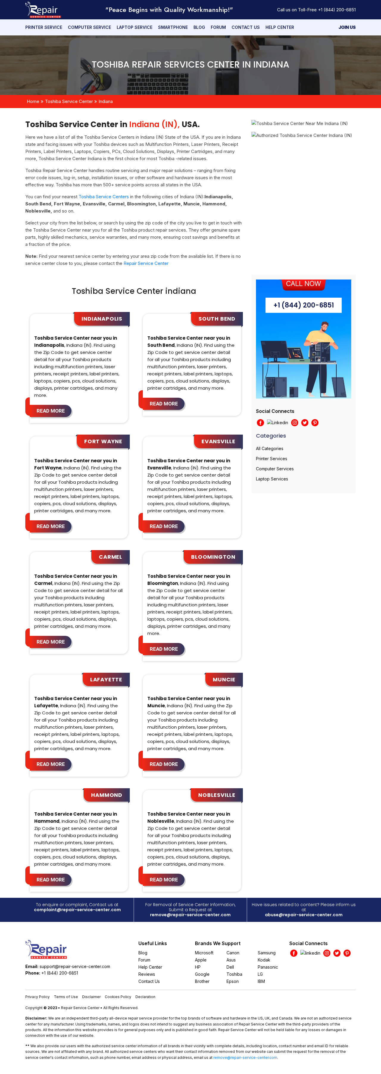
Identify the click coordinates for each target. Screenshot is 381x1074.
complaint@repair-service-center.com (77, 910)
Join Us (347, 27)
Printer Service (43, 27)
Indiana (106, 101)
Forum (218, 27)
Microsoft (204, 952)
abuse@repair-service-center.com (304, 915)
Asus (231, 959)
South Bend (217, 318)
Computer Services (275, 468)
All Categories (269, 448)
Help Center (280, 27)
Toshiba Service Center (69, 101)
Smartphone (173, 27)
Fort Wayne (103, 441)
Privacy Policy (37, 997)
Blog (199, 27)
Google (202, 974)
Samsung (267, 952)
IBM (261, 981)
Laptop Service (134, 27)
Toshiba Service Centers (104, 196)
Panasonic (268, 967)
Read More (51, 411)
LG (260, 974)
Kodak (264, 959)
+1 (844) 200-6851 (337, 10)
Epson (233, 981)
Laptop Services (272, 478)
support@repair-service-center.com (75, 966)
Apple (201, 959)
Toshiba (234, 974)
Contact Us (246, 27)
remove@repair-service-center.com (190, 915)
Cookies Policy (118, 997)
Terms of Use (66, 997)
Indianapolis (102, 318)
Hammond (106, 795)
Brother (202, 981)
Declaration (145, 997)
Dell (230, 967)
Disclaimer (91, 997)
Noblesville (216, 795)
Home (33, 101)
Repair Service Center (146, 263)
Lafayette (106, 679)
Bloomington (213, 557)
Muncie (224, 679)
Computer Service (89, 27)
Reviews (146, 974)
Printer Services (271, 458)
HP (198, 967)
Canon (233, 952)
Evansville (218, 441)
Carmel (110, 557)
